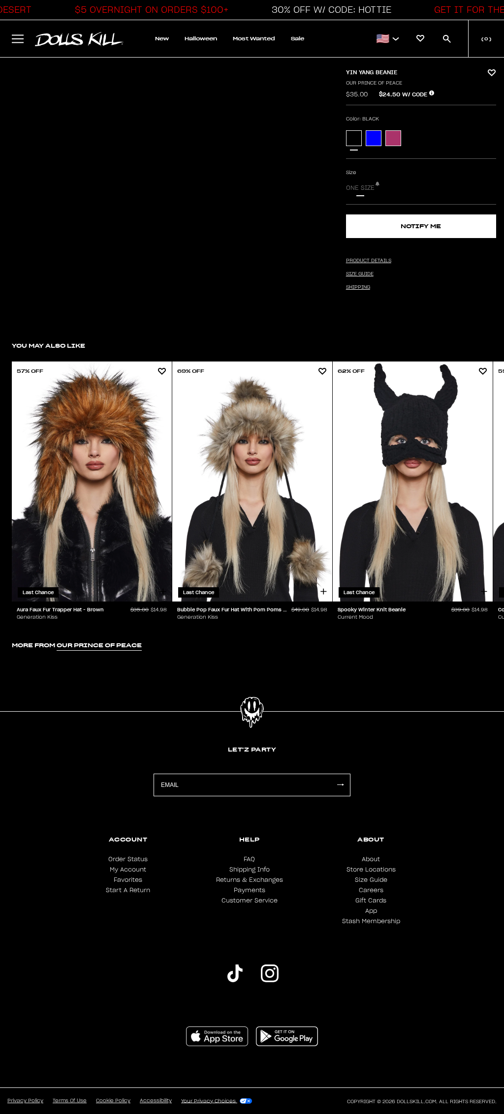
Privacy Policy (25, 1100)
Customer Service (249, 900)
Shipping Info (249, 870)
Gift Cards (370, 900)
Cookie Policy (113, 1100)
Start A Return (128, 890)
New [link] (162, 38)
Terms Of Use (70, 1100)
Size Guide (371, 880)
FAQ (249, 859)
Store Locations (371, 870)
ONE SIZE (360, 188)
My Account (128, 870)
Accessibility (156, 1100)
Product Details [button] (368, 260)
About (371, 859)
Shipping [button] (358, 287)
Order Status (128, 859)
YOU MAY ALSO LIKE (48, 345)
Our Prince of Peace (374, 83)
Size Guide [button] (360, 273)
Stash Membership (371, 921)
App (371, 911)
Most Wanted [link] (254, 38)
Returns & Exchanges (249, 880)
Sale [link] (297, 38)
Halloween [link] (201, 38)
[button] (149, 10)
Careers (371, 890)
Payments (249, 890)
